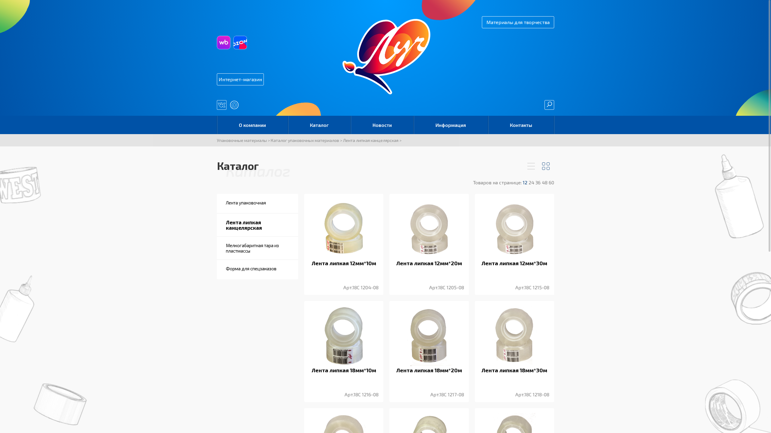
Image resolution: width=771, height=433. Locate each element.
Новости (382, 125)
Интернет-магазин (240, 79)
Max (234, 105)
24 (532, 182)
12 (526, 182)
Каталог (319, 125)
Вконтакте (221, 105)
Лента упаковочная (246, 202)
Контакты (521, 125)
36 (538, 182)
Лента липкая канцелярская (370, 140)
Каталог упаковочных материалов (305, 140)
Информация (450, 125)
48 (545, 182)
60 (551, 182)
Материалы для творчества (518, 22)
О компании (252, 125)
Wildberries (223, 42)
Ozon (240, 42)
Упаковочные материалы (242, 140)
